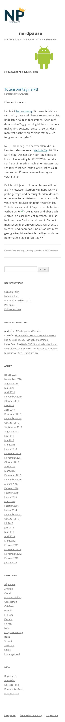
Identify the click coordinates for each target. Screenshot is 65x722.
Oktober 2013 (11, 518)
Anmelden (9, 680)
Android (8, 588)
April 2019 (9, 409)
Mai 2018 (9, 440)
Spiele (7, 649)
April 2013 (9, 536)
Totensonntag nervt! (21, 89)
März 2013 (9, 540)
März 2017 (9, 470)
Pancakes (9, 305)
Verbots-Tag (41, 150)
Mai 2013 (9, 532)
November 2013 (12, 514)
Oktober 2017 (11, 462)
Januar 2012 (10, 562)
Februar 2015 (11, 492)
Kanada (8, 619)
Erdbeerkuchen (12, 309)
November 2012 (12, 553)
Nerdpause (10, 715)
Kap (22, 250)
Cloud (7, 593)
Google (8, 610)
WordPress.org (12, 693)
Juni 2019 (9, 405)
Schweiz (8, 641)
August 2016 (11, 484)
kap (6, 339)
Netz (6, 628)
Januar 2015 (10, 497)
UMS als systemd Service (27, 331)
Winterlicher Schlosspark (17, 300)
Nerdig (8, 623)
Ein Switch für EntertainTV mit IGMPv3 (35, 335)
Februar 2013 (11, 545)
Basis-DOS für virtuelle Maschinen (30, 339)
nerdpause (30, 33)
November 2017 (12, 457)
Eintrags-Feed (11, 684)
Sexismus (9, 645)
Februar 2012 (11, 558)
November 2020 (12, 379)
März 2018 (9, 444)
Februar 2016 (11, 488)
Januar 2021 (10, 374)
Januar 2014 (10, 510)
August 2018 (11, 431)
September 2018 (13, 427)
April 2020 (9, 392)
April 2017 (9, 466)
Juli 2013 (8, 523)
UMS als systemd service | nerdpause (24, 348)
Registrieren (10, 676)
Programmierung (13, 632)
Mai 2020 (9, 387)
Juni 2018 (9, 435)
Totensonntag (24, 111)
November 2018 (12, 418)
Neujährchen (11, 296)
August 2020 (11, 383)
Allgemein (9, 584)
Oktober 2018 (11, 422)
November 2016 (12, 479)
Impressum (52, 715)
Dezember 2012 (12, 549)
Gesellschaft (10, 601)
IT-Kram (8, 614)
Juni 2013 (9, 527)
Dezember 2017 (12, 453)
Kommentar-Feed (13, 689)
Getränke (9, 606)
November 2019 (12, 396)
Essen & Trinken (12, 597)
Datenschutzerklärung (31, 715)
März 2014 (9, 501)
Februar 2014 (11, 505)
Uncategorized (12, 654)
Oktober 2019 (11, 401)
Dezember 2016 (12, 475)
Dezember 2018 (12, 414)
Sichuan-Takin (11, 291)
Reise (7, 636)
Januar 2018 (10, 449)
